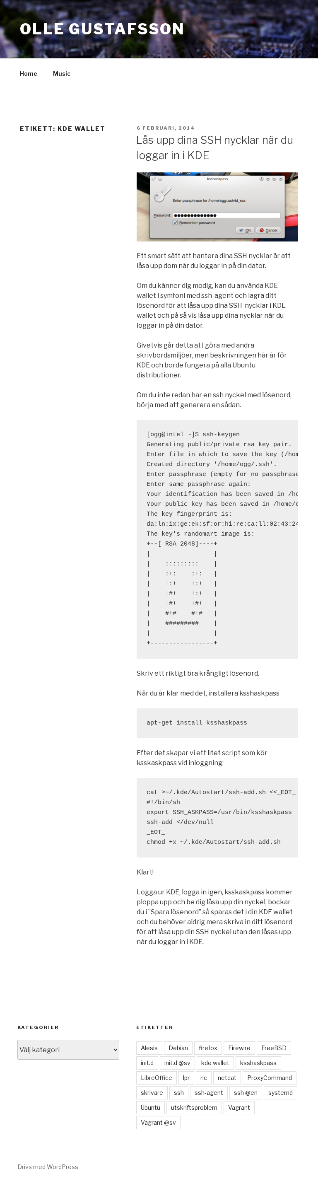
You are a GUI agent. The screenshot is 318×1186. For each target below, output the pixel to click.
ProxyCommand (269, 1077)
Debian (178, 1047)
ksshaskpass (258, 1062)
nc (203, 1077)
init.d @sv (177, 1062)
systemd (280, 1092)
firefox (208, 1047)
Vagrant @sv (158, 1122)
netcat (227, 1077)
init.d (147, 1062)
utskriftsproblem (194, 1107)
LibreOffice (156, 1077)
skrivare (152, 1092)
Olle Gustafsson (102, 29)
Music (61, 73)
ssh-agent (209, 1092)
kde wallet (215, 1062)
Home (28, 73)
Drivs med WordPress (47, 1166)
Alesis (149, 1047)
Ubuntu (150, 1107)
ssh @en (246, 1092)
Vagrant (239, 1107)
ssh (179, 1092)
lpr (186, 1077)
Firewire (239, 1047)
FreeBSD (274, 1047)
